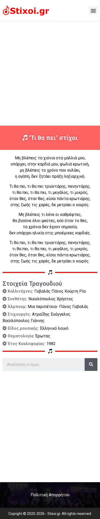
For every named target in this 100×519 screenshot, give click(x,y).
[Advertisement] (50, 73)
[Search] (91, 364)
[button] (93, 10)
